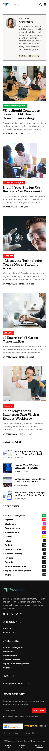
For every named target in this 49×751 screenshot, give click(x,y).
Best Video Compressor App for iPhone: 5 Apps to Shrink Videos (29, 495)
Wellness (25, 575)
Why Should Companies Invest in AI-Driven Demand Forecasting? (21, 114)
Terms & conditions (38, 746)
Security (25, 562)
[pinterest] (12, 614)
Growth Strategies (13, 182)
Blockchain (25, 524)
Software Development (25, 566)
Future (25, 541)
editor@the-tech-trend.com (16, 683)
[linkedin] (8, 614)
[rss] (21, 614)
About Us (7, 628)
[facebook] (4, 614)
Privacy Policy (22, 746)
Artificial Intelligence (14, 105)
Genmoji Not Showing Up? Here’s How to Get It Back (28, 453)
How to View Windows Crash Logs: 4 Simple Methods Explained (27, 468)
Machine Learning (25, 553)
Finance (25, 536)
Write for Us (8, 632)
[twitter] (17, 614)
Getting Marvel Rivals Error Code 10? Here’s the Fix (29, 480)
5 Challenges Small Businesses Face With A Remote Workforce (21, 415)
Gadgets (8, 255)
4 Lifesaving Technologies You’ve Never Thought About (22, 264)
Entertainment (25, 532)
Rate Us (42, 725)
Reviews (8, 406)
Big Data (8, 332)
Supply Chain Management (25, 570)
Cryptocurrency (25, 528)
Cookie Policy (8, 746)
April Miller (26, 22)
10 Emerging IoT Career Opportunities (20, 340)
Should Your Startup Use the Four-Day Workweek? (22, 189)
